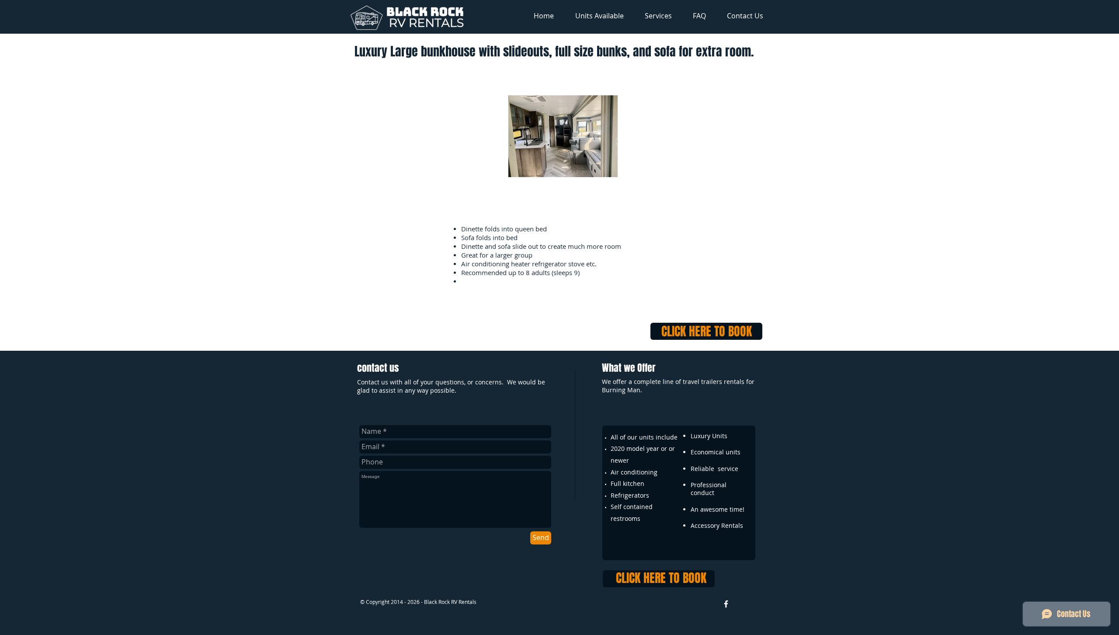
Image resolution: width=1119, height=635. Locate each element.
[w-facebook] (726, 604)
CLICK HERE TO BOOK (706, 331)
